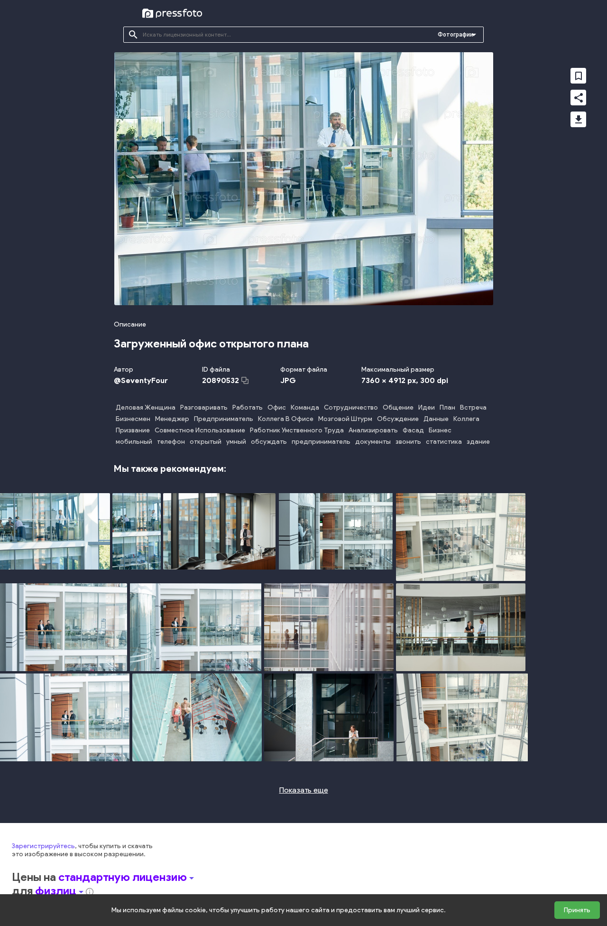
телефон (171, 442)
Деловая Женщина (145, 407)
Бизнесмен (133, 419)
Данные (436, 419)
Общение (398, 407)
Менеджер (172, 419)
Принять (577, 910)
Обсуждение (398, 419)
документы (373, 442)
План (447, 407)
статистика (444, 442)
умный (236, 442)
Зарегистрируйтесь (43, 846)
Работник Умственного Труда (297, 430)
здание (478, 442)
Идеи (426, 407)
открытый (205, 442)
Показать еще (303, 790)
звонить (408, 442)
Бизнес (440, 430)
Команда (305, 407)
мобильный (134, 442)
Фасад (413, 430)
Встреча (473, 407)
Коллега (466, 419)
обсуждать (269, 442)
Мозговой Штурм (345, 419)
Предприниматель (223, 419)
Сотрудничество (351, 407)
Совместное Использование (200, 430)
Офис (276, 407)
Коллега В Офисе (285, 419)
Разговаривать (204, 407)
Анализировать (373, 430)
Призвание (133, 430)
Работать (247, 407)
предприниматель (321, 442)
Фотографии (455, 34)
